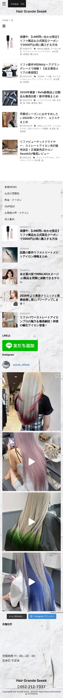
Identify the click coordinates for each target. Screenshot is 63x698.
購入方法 (34, 54)
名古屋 (55, 51)
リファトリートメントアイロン (37, 51)
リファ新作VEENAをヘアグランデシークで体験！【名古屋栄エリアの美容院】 (39, 68)
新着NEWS (11, 186)
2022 (39, 126)
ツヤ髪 (48, 76)
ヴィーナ (48, 79)
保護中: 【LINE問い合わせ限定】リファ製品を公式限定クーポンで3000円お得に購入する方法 (40, 40)
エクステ (48, 126)
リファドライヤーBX (46, 100)
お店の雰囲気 (12, 193)
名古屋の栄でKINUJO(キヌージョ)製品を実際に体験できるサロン (39, 278)
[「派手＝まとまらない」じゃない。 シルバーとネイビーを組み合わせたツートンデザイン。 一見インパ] (31, 582)
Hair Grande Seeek (31, 11)
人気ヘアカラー (34, 128)
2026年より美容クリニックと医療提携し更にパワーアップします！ (40, 299)
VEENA (40, 76)
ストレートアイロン (45, 157)
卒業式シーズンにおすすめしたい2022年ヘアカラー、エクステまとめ (40, 117)
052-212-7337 (32, 686)
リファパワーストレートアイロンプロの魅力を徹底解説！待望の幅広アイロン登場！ (39, 321)
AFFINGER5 (33, 694)
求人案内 (9, 219)
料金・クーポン (13, 199)
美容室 (23, 131)
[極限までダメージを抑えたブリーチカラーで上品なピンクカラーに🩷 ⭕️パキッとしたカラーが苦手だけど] (31, 461)
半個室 (45, 128)
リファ (40, 79)
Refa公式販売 (43, 48)
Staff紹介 (10, 206)
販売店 (34, 103)
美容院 (26, 54)
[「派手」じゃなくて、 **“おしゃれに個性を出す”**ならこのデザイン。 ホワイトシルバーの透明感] (31, 521)
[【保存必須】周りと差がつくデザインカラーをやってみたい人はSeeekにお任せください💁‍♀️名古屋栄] (31, 401)
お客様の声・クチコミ (17, 212)
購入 (41, 103)
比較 (28, 103)
